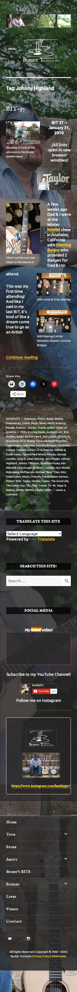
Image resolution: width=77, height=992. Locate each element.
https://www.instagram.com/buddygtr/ (41, 786)
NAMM (53, 229)
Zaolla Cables (43, 489)
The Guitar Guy (15, 485)
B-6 (66, 432)
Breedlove (12, 440)
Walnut (10, 489)
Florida (51, 454)
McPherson (27, 472)
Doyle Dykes (13, 454)
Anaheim (51, 432)
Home (11, 822)
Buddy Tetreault (37, 440)
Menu (12, 48)
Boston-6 (64, 436)
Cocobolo (64, 445)
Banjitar (10, 436)
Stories (31, 427)
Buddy (59, 418)
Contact (14, 921)
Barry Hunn (50, 436)
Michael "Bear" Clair (47, 472)
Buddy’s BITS (18, 871)
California (28, 445)
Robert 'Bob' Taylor (18, 480)
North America (56, 423)
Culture (10, 449)
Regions (21, 427)
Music (34, 423)
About (12, 859)
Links (11, 896)
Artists (41, 418)
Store (11, 847)
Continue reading (22, 357)
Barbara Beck (33, 436)
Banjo (50, 418)
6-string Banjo (36, 432)
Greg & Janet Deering (30, 458)
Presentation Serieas (55, 476)
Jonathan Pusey (50, 463)
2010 (23, 432)
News (42, 423)
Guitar (26, 423)
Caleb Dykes (13, 445)
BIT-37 (15, 109)
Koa (19, 467)
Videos (12, 909)
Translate (46, 539)
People (10, 427)
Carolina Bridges (46, 445)
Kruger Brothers (34, 467)
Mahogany (12, 472)
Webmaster (59, 956)
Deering (48, 449)
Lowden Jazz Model (57, 467)
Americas (30, 418)
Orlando (36, 476)
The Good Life (59, 480)
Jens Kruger (52, 458)
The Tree (31, 485)
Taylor (45, 480)
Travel (42, 427)
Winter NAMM (25, 489)
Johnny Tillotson (28, 463)
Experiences (13, 423)
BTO (23, 440)
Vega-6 (61, 485)
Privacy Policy (41, 956)
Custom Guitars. (26, 449)
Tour (10, 834)
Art (61, 432)
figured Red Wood (34, 454)
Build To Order (58, 440)
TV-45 (52, 485)
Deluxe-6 (59, 449)
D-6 (39, 449)
